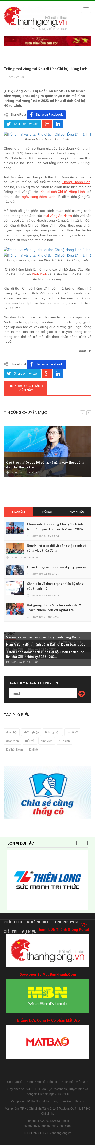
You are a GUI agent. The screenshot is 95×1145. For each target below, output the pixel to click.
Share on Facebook (49, 114)
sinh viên (47, 741)
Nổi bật (47, 511)
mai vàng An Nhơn (57, 216)
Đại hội (33, 749)
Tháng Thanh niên (76, 182)
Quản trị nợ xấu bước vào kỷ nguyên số (56, 567)
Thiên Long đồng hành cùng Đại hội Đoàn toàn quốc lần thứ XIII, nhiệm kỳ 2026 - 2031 (45, 654)
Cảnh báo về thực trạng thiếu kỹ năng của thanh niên (55, 586)
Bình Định (39, 274)
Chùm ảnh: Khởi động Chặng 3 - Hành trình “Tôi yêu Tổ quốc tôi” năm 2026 (55, 526)
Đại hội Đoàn (14, 749)
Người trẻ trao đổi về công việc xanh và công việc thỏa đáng (56, 548)
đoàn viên (12, 741)
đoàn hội (11, 732)
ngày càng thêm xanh (38, 197)
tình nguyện (52, 732)
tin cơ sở (72, 732)
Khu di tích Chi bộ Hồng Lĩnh (62, 192)
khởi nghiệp (31, 732)
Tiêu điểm (18, 511)
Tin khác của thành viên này (25, 388)
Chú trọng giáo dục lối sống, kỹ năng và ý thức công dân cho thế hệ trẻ (45, 464)
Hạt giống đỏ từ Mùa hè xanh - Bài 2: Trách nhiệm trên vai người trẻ (54, 607)
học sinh (64, 741)
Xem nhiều (77, 511)
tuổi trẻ (30, 741)
